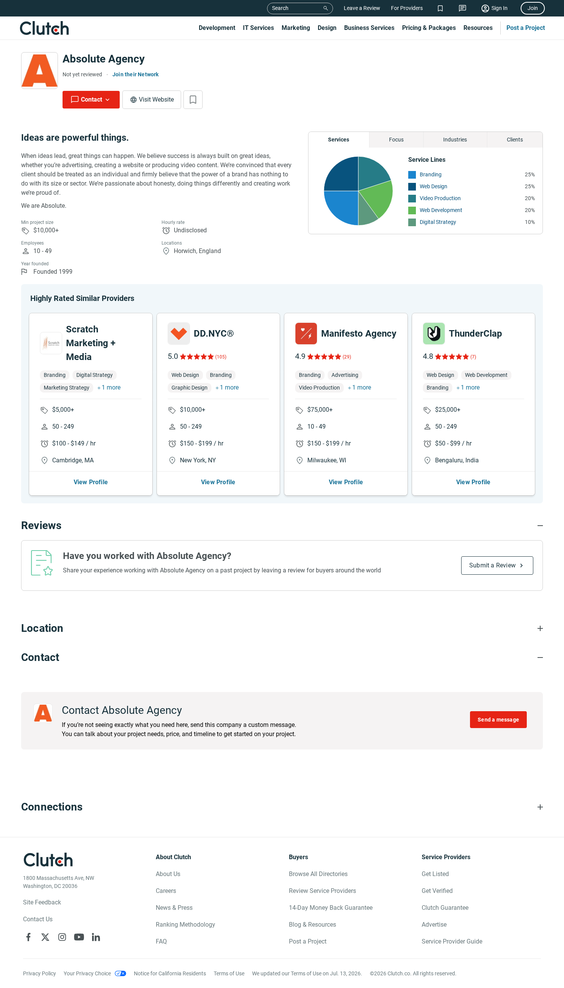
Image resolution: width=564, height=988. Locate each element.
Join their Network (135, 74)
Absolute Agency (104, 59)
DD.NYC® (214, 333)
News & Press (174, 907)
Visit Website (156, 99)
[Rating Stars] (196, 356)
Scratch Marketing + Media (90, 343)
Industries (455, 139)
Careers (166, 890)
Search (280, 8)
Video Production (440, 198)
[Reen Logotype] (51, 343)
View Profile (91, 482)
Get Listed (435, 874)
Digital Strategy (438, 222)
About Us (168, 874)
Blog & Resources (312, 924)
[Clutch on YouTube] (79, 937)
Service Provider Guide (452, 941)
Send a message (498, 720)
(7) (473, 357)
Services (338, 139)
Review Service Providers (322, 890)
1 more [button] (111, 387)
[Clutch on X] (45, 937)
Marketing (296, 27)
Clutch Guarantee (445, 907)
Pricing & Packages (429, 27)
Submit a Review (492, 565)
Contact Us (38, 919)
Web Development (441, 210)
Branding (431, 174)
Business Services (369, 27)
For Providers (407, 8)
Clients (515, 139)
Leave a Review (362, 8)
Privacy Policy (39, 973)
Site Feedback (42, 902)
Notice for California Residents (170, 973)
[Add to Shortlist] (193, 99)
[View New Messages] (462, 8)
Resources (478, 27)
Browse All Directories (318, 874)
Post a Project (525, 27)
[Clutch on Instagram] (62, 937)
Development (217, 27)
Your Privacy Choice (87, 973)
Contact (91, 99)
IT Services (258, 27)
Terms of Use (229, 973)
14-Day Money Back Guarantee (331, 907)
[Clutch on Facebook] (28, 937)
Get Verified (437, 890)
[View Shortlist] (440, 8)
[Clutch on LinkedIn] (96, 937)
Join (533, 8)
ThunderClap (475, 333)
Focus (396, 139)
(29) (347, 357)
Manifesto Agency (358, 333)
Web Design (433, 186)
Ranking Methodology (185, 924)
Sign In (499, 8)
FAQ (161, 941)
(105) (220, 357)
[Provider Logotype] (39, 70)
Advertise (434, 924)
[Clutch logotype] (44, 28)
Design (327, 27)
